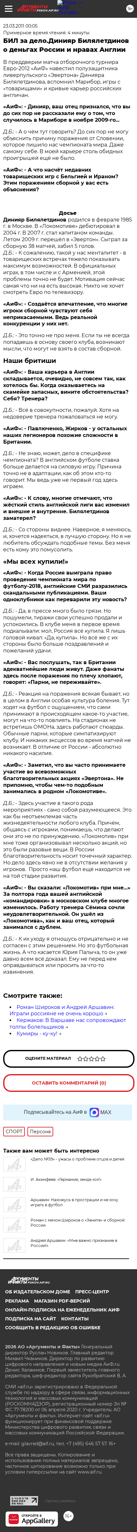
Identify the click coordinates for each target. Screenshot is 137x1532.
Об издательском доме (37, 1292)
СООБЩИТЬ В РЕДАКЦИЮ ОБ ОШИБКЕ (52, 1328)
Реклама (17, 1301)
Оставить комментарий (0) (69, 1083)
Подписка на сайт (30, 1319)
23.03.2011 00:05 (20, 26)
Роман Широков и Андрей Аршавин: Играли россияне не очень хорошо (62, 1010)
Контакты (75, 1319)
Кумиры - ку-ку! (37, 1034)
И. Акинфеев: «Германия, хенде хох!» (66, 1179)
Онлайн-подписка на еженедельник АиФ (62, 1310)
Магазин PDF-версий (62, 1301)
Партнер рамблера (60, 1501)
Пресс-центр (92, 1292)
